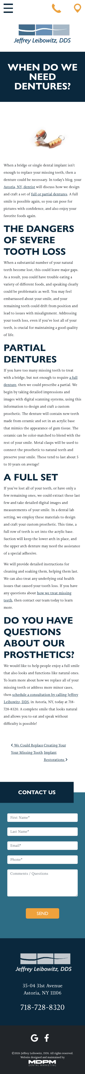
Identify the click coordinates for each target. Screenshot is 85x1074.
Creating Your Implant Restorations (55, 752)
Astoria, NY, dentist (19, 187)
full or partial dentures (49, 194)
